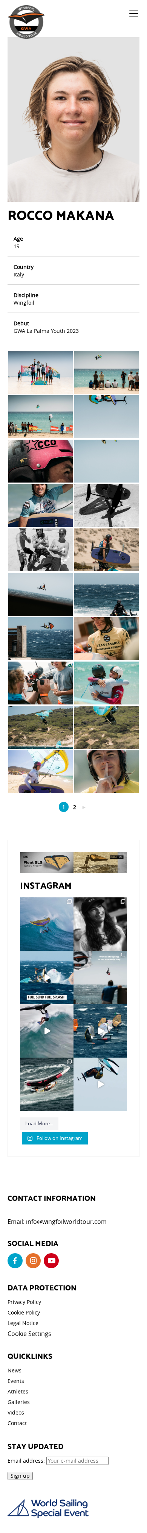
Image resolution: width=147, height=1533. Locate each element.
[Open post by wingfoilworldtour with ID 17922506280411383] (47, 924)
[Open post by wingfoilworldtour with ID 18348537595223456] (47, 1084)
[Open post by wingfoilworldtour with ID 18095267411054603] (100, 1031)
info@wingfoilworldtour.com (66, 1221)
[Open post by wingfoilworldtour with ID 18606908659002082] (47, 977)
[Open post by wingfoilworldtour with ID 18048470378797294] (100, 924)
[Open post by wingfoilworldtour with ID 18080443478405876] (100, 977)
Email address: (27, 1460)
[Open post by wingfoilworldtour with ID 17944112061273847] (100, 1084)
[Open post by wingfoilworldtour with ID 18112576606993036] (47, 1031)
